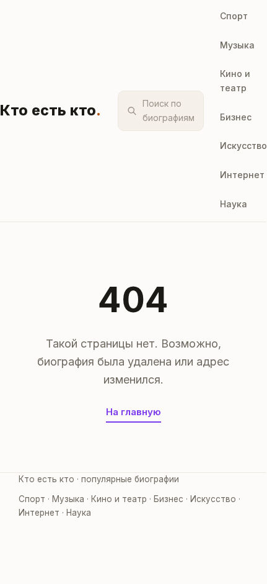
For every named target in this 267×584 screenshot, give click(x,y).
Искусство (243, 145)
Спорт (234, 16)
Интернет (242, 174)
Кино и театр (235, 80)
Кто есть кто (51, 110)
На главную (133, 412)
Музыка (237, 45)
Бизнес (236, 117)
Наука (233, 204)
